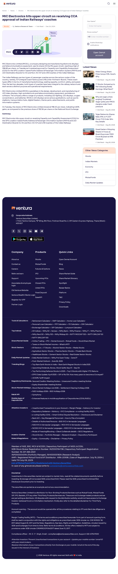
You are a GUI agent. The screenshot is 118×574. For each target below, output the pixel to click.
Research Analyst (69, 435)
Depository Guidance (41, 411)
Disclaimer (55, 439)
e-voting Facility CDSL (41, 415)
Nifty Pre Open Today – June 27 (64, 358)
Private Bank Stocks (84, 351)
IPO (86, 172)
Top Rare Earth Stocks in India (44, 364)
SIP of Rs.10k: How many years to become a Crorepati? (80, 375)
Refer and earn (18, 274)
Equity (34, 439)
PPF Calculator (61, 324)
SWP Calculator (58, 321)
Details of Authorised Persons (44, 421)
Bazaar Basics (64, 288)
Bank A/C (36, 418)
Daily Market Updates (94, 183)
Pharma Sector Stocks (64, 351)
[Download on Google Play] (19, 239)
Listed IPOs (40, 288)
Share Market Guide (67, 274)
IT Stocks (47, 348)
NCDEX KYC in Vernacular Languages (47, 428)
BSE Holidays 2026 (57, 391)
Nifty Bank (63, 331)
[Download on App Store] (36, 239)
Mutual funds (90, 177)
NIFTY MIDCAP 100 (78, 334)
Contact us (16, 264)
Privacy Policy (64, 302)
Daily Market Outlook (41, 358)
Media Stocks (78, 348)
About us (15, 259)
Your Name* (91, 21)
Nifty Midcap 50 (61, 334)
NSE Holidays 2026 (40, 391)
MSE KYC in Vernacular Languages (78, 428)
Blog (61, 264)
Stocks (20, 11)
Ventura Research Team (24, 26)
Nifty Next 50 (38, 334)
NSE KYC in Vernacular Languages (46, 425)
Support (15, 278)
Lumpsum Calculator (73, 328)
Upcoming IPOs (41, 278)
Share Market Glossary (68, 278)
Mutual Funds (40, 264)
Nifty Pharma (96, 331)
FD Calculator (74, 324)
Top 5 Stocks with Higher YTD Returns (82, 371)
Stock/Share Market (86, 341)
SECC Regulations (85, 432)
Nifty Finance (75, 331)
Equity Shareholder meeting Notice (46, 385)
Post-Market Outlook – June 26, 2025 (47, 361)
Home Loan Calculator (76, 321)
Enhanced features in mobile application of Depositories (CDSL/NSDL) (61, 398)
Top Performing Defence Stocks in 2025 (48, 371)
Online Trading (38, 341)
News (12, 11)
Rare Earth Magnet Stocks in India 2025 (74, 364)
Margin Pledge (75, 408)
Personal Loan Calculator (42, 324)
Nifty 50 (46, 331)
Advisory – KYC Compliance (63, 411)
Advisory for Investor (92, 408)
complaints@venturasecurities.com (66, 466)
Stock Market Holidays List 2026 (45, 388)
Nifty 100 (49, 334)
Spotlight (63, 283)
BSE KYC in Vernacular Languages (72, 421)
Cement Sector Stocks (58, 354)
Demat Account (57, 341)
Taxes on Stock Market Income (45, 344)
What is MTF (65, 344)
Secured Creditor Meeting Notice (46, 381)
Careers (15, 269)
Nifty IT (86, 331)
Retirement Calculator (41, 321)
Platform (62, 293)
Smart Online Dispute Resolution (65, 415)
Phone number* (92, 32)
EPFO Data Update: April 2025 (44, 375)
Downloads (63, 307)
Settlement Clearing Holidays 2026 (74, 388)
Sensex (54, 331)
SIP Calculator (57, 328)
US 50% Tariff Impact (41, 378)
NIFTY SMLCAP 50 (95, 334)
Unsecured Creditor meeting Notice (76, 381)
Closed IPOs (40, 283)
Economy (89, 167)
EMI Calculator (87, 324)
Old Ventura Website (20, 290)
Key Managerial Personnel (52, 418)
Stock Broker (37, 435)
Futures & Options (42, 269)
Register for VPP (18, 300)
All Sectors (36, 348)
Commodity (44, 439)
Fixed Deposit (41, 293)
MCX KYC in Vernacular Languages (75, 425)
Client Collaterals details (66, 432)
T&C (60, 297)
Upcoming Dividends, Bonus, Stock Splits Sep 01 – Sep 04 (56, 368)
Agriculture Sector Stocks (42, 351)
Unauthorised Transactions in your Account (50, 408)
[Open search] (108, 3)
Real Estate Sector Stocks (80, 354)
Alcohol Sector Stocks (62, 348)
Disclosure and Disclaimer (92, 415)
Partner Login (17, 304)
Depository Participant (87, 435)
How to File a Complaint (75, 418)
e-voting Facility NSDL (85, 411)
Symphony (36, 395)
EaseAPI (38, 297)
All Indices (36, 331)
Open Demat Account (68, 259)
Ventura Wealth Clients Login (23, 295)
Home (4, 11)
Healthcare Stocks (39, 354)
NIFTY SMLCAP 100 (40, 338)
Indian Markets (91, 161)
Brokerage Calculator (41, 328)
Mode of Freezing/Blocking (43, 432)
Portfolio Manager (52, 435)
